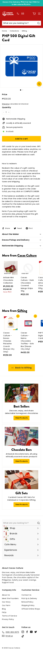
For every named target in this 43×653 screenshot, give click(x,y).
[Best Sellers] (21, 393)
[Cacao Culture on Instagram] (23, 631)
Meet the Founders (10, 598)
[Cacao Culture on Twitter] (35, 631)
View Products (21, 418)
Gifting (24, 31)
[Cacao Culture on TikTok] (23, 636)
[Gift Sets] (21, 479)
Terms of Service (9, 616)
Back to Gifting (23, 367)
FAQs (4, 612)
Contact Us (26, 595)
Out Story (6, 602)
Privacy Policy (8, 619)
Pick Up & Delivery (29, 598)
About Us (6, 595)
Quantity (6, 107)
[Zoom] (39, 83)
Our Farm (6, 605)
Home (4, 31)
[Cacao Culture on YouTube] (31, 631)
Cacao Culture (27, 255)
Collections (14, 31)
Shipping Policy (28, 605)
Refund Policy (27, 602)
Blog (4, 609)
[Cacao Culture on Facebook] (27, 631)
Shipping (5, 104)
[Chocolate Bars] (21, 436)
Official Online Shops (31, 609)
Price (4, 94)
